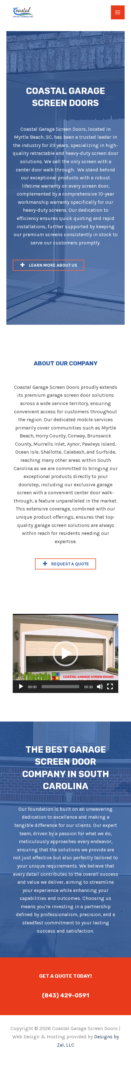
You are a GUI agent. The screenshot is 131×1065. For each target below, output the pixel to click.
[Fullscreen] (110, 686)
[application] (65, 653)
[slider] (60, 686)
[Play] (21, 686)
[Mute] (100, 686)
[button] (48, 265)
